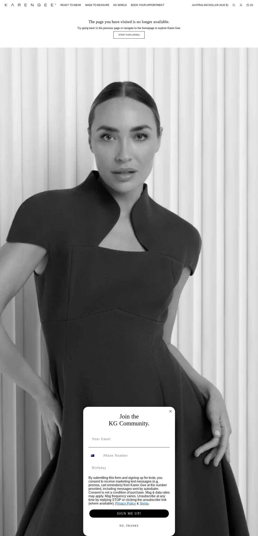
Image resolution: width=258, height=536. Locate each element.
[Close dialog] (170, 411)
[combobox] (95, 455)
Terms (144, 503)
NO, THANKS (129, 525)
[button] (210, 5)
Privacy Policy (125, 503)
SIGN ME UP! (129, 513)
